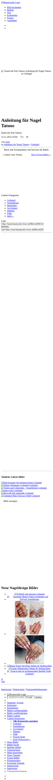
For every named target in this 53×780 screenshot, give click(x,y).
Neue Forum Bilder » (41, 154)
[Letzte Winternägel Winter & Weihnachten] (29, 668)
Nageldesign (13, 203)
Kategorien (12, 15)
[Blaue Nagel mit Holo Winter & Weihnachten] (29, 666)
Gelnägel (35, 144)
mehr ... (10, 216)
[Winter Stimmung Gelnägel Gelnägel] (19, 485)
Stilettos (10, 211)
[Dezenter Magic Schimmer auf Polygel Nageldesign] (29, 634)
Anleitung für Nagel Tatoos (16, 144)
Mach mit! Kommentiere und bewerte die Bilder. (26, 149)
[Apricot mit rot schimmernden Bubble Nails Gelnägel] (29, 674)
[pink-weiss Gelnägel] (12, 490)
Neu (9, 12)
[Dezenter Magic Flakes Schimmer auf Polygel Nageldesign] (29, 599)
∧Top (3, 680)
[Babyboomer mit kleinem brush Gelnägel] (21, 482)
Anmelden (12, 20)
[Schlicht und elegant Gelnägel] (29, 594)
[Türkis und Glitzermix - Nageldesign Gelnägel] (24, 488)
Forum (10, 18)
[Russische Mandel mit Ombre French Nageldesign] (29, 663)
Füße (9, 213)
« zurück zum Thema (12, 154)
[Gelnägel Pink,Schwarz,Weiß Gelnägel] (20, 496)
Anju (7, 142)
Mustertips (12, 205)
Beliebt (10, 10)
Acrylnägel (12, 208)
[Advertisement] (26, 352)
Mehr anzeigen (10, 501)
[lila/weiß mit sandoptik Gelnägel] (17, 493)
